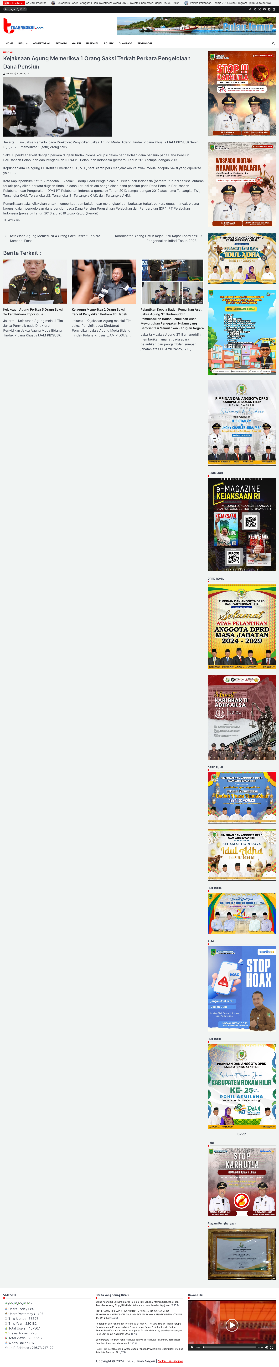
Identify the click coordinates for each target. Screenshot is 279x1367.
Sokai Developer (170, 1361)
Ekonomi (61, 43)
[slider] (229, 1347)
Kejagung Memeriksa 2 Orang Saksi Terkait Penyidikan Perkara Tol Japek (99, 312)
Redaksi (9, 73)
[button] (232, 1325)
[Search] (273, 43)
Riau (21, 43)
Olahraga (125, 43)
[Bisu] (266, 1347)
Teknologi (145, 43)
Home (9, 43)
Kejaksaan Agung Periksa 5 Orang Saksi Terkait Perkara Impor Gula (33, 312)
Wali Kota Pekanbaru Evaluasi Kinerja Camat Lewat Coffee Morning (42, 3)
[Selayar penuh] (271, 1347)
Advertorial (41, 43)
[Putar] (192, 1347)
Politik (109, 43)
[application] (232, 1325)
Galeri (76, 43)
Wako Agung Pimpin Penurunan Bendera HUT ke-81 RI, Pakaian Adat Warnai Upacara (147, 3)
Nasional (92, 43)
